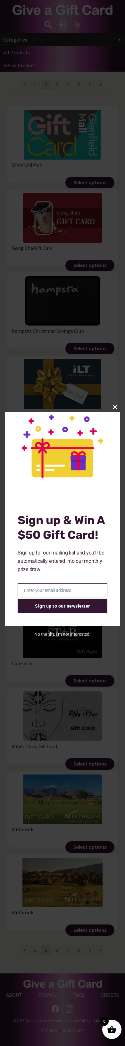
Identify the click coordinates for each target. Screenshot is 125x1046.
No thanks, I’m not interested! (62, 634)
